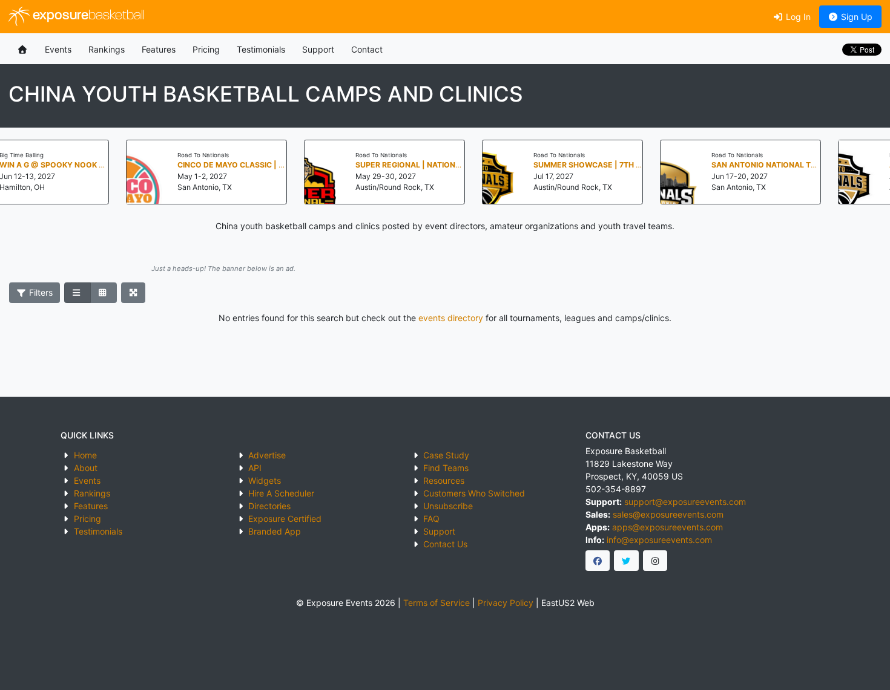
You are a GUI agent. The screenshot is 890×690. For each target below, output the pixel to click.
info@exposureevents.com (659, 540)
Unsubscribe (448, 506)
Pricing (206, 49)
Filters (40, 292)
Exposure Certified (284, 518)
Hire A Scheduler (281, 493)
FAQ (431, 518)
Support (318, 49)
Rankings (106, 49)
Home (85, 455)
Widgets (264, 480)
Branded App (274, 531)
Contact (367, 49)
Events (58, 49)
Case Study (446, 455)
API (255, 468)
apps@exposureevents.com (667, 527)
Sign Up (855, 16)
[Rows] (77, 292)
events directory (450, 318)
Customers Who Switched (474, 493)
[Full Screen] (133, 292)
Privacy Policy (505, 602)
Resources (443, 480)
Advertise (267, 455)
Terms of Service (436, 602)
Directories (269, 506)
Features (159, 49)
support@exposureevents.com (685, 501)
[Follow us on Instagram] (655, 560)
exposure (87, 16)
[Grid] (103, 292)
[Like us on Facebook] (597, 560)
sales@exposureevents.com (668, 514)
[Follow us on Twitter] (626, 560)
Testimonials (261, 49)
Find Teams (446, 468)
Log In (797, 16)
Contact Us (445, 544)
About (85, 468)
